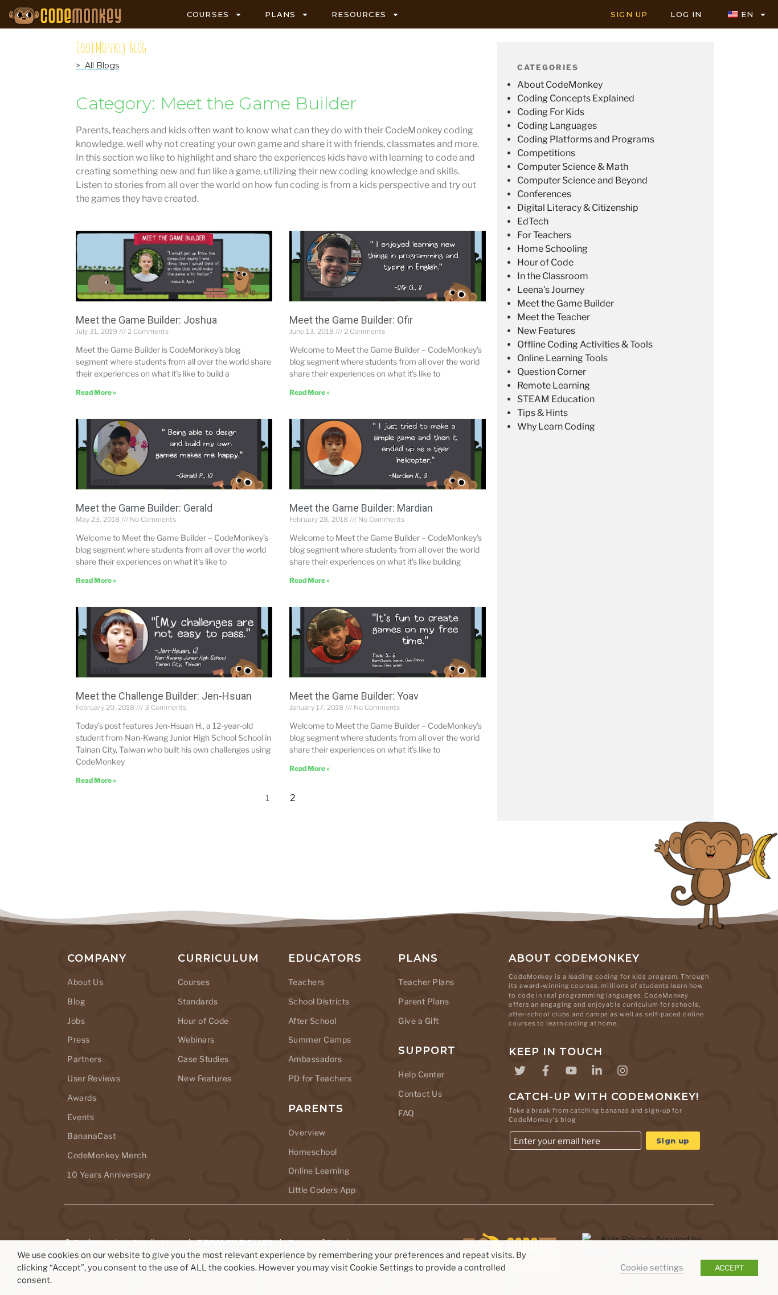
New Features (546, 330)
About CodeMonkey (560, 84)
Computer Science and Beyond (582, 180)
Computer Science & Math (572, 166)
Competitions (546, 153)
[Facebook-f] (545, 1070)
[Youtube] (571, 1070)
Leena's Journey (550, 289)
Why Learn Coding (556, 426)
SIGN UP (629, 14)
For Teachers (544, 235)
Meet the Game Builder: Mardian (361, 508)
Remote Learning (553, 385)
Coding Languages (557, 125)
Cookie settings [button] (651, 1268)
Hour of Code (545, 262)
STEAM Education (556, 399)
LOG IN (686, 14)
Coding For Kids (550, 112)
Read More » (96, 392)
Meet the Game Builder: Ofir (351, 320)
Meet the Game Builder (565, 303)
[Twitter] (520, 1070)
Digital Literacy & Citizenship (577, 207)
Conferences (544, 194)
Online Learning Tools (562, 358)
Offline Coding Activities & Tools (585, 344)
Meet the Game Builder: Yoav (354, 696)
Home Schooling (552, 248)
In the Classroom (552, 276)
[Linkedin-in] (596, 1070)
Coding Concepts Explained (575, 98)
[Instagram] (622, 1070)
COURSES (208, 14)
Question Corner (551, 371)
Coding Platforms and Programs (585, 139)
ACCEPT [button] (729, 1267)
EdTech (532, 221)
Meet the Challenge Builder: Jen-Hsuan (164, 696)
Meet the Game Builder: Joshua (146, 320)
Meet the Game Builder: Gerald (144, 508)
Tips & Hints (542, 412)
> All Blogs (97, 65)
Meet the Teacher (553, 317)
